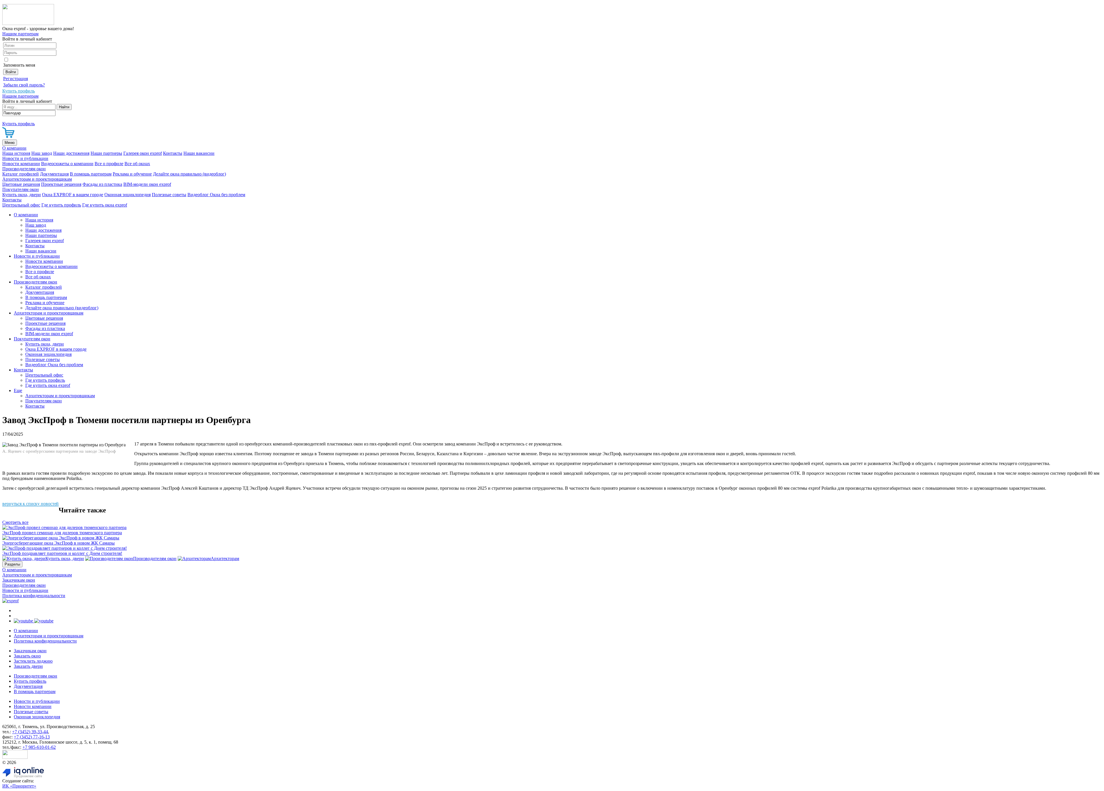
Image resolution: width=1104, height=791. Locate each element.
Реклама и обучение (132, 173)
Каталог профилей (20, 173)
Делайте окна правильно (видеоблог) (189, 173)
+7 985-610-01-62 (39, 747)
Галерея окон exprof (142, 153)
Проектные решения (61, 184)
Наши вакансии (198, 153)
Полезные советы (169, 194)
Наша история (16, 153)
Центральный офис (21, 204)
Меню (10, 142)
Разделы (12, 564)
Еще (18, 390)
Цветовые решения (21, 184)
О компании (14, 148)
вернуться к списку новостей (30, 503)
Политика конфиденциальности (33, 595)
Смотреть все (15, 522)
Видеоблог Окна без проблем (216, 194)
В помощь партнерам (91, 173)
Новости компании (21, 163)
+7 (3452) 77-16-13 (32, 736)
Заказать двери (28, 666)
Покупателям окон (20, 189)
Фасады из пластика (102, 184)
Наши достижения (71, 153)
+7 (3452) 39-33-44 (30, 731)
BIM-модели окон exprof (147, 184)
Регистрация (15, 78)
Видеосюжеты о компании (67, 163)
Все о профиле (109, 163)
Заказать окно (27, 655)
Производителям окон (24, 168)
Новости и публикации (25, 158)
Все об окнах (137, 163)
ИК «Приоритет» (19, 786)
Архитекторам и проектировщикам (37, 179)
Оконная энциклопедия (127, 194)
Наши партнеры (106, 153)
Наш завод (41, 153)
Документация (54, 173)
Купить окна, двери (21, 194)
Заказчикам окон (18, 580)
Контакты (172, 153)
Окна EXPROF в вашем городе (72, 194)
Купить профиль (30, 681)
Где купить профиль (61, 204)
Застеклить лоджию (33, 661)
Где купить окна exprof (104, 204)
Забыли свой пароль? (24, 84)
